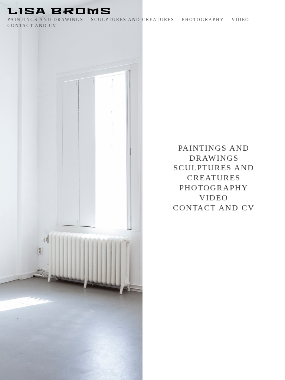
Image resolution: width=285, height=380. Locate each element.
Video (240, 19)
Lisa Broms (59, 11)
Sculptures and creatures (132, 19)
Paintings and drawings (45, 19)
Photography (203, 19)
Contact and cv (32, 25)
